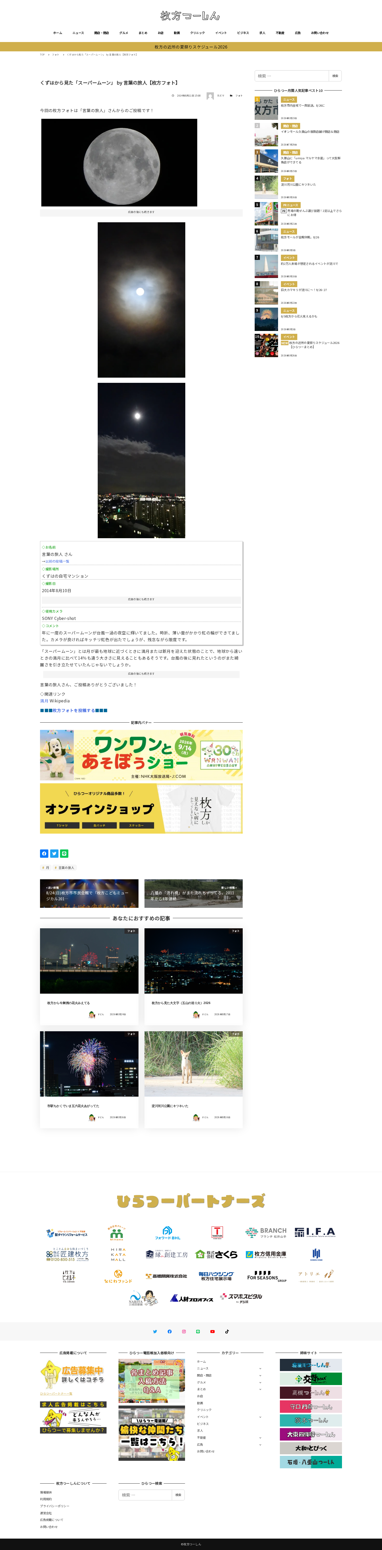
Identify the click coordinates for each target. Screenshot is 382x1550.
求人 (262, 33)
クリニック (197, 33)
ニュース (78, 33)
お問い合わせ (320, 33)
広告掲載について (51, 1520)
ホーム (57, 33)
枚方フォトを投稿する (74, 710)
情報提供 (46, 1492)
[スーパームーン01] (119, 160)
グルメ (123, 33)
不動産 (280, 33)
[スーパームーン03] (141, 458)
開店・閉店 (101, 33)
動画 (177, 33)
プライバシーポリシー (54, 1506)
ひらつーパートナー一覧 (56, 1393)
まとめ (143, 33)
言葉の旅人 (66, 867)
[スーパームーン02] (141, 298)
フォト (239, 95)
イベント (221, 33)
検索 (335, 76)
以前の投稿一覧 (57, 561)
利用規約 (46, 1499)
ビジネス (243, 33)
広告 (298, 33)
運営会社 (46, 1513)
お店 (161, 33)
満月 (44, 700)
